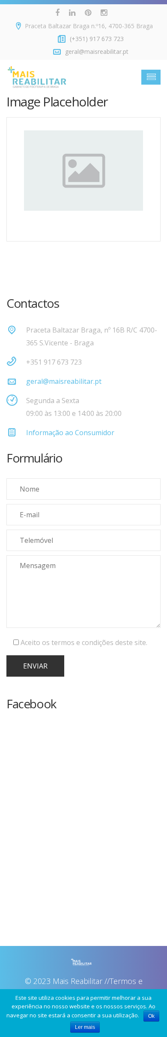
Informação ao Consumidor (70, 432)
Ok (151, 1016)
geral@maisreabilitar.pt (63, 381)
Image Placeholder (57, 101)
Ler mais (85, 1027)
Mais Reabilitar (77, 981)
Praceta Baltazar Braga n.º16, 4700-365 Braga (89, 26)
